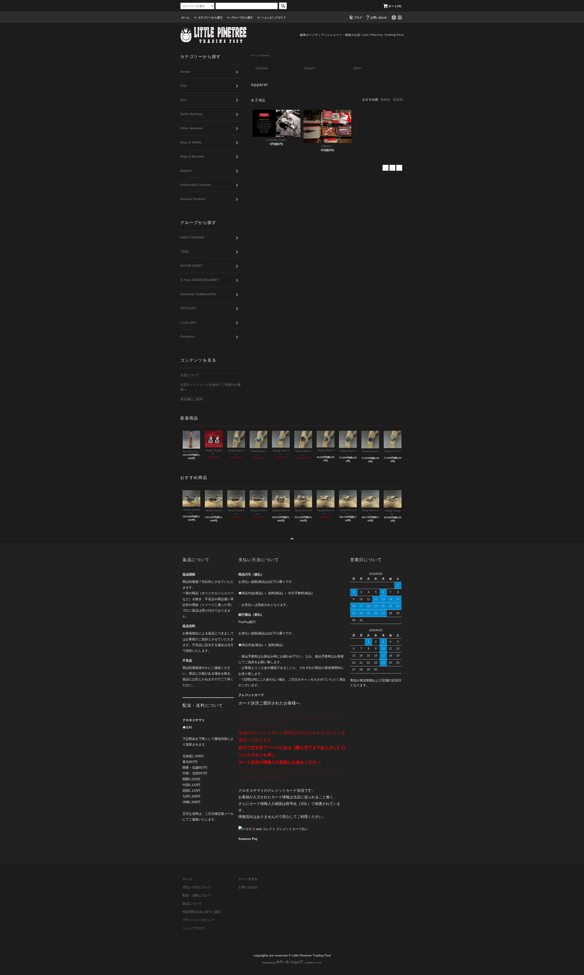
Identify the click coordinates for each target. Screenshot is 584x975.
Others (357, 68)
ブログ (358, 17)
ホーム (185, 17)
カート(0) (395, 6)
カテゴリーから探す (210, 17)
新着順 (398, 99)
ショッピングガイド (273, 17)
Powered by (268, 962)
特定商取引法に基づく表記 (201, 912)
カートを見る (248, 879)
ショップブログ (193, 928)
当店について (189, 375)
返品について (192, 903)
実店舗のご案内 (191, 399)
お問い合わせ (378, 17)
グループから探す (242, 17)
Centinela (262, 68)
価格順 (385, 99)
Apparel (265, 55)
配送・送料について (196, 895)
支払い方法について (196, 887)
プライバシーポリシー (198, 920)
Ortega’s (309, 68)
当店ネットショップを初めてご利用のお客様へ (210, 387)
